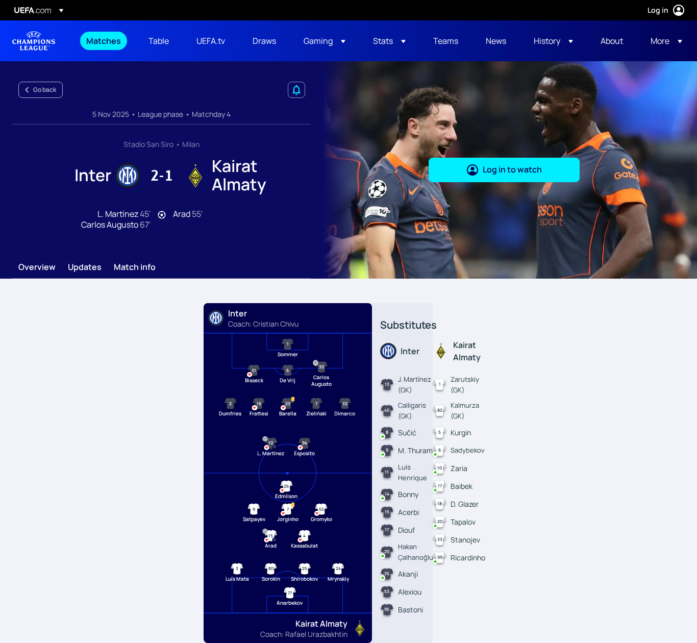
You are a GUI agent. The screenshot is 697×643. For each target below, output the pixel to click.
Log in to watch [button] (512, 169)
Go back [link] (44, 89)
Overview (37, 267)
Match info (135, 267)
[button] (324, 41)
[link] (104, 41)
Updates (85, 267)
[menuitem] (105, 41)
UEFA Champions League (33, 41)
